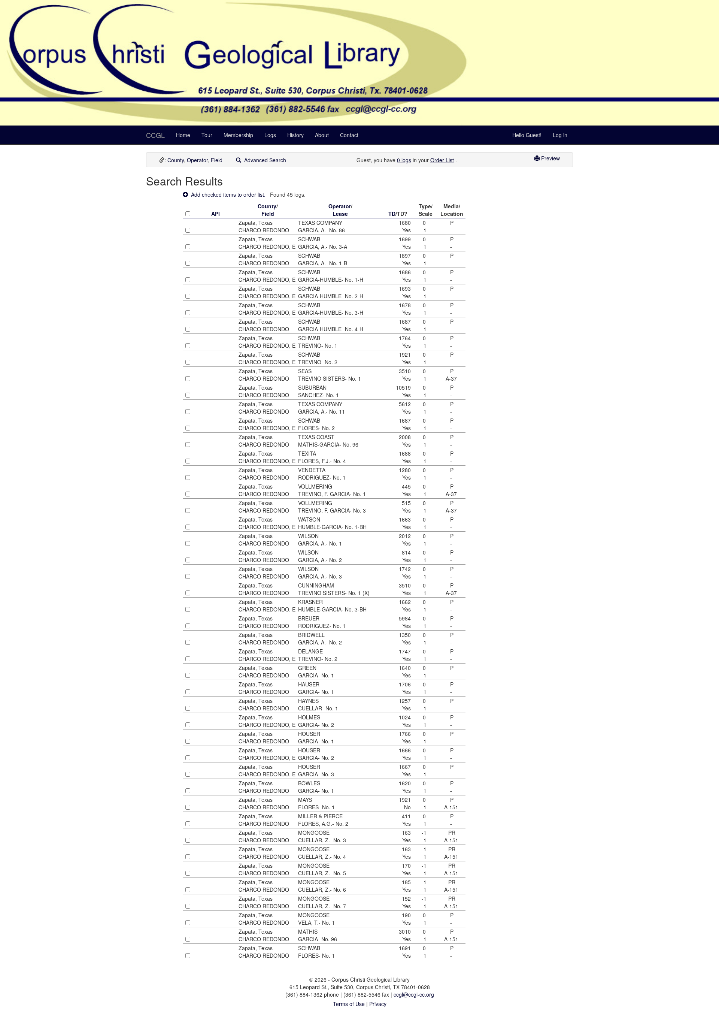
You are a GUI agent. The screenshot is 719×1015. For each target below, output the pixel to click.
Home (183, 135)
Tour (206, 135)
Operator (197, 160)
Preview (550, 158)
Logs (270, 135)
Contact (349, 135)
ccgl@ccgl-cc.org (414, 994)
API (215, 213)
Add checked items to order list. (227, 194)
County (175, 160)
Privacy (377, 1004)
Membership (238, 135)
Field (216, 160)
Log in (560, 135)
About (322, 135)
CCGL (155, 135)
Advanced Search (263, 160)
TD (391, 213)
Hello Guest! (526, 135)
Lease (340, 213)
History (295, 135)
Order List (442, 160)
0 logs (404, 160)
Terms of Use (349, 1004)
